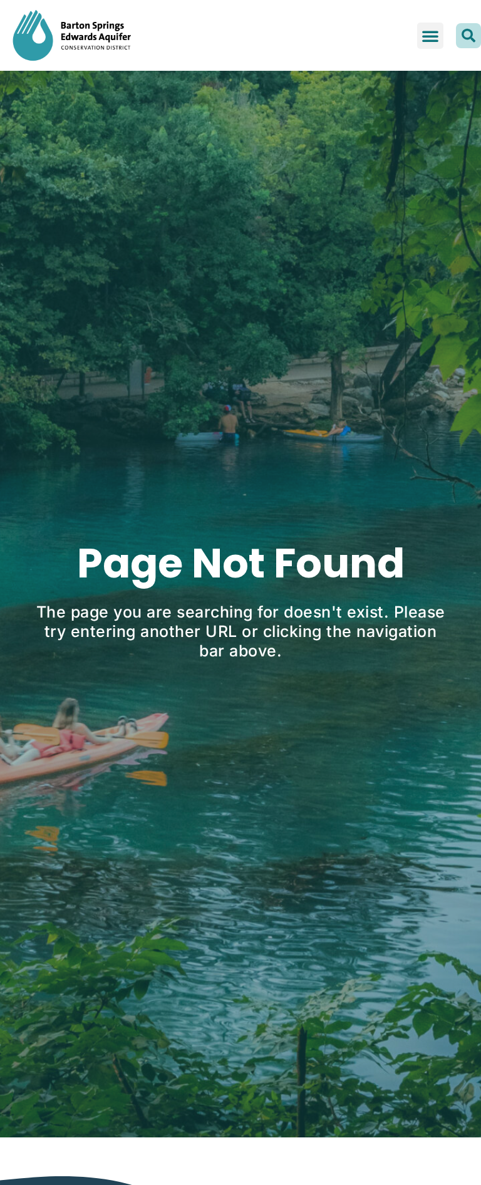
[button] (430, 36)
